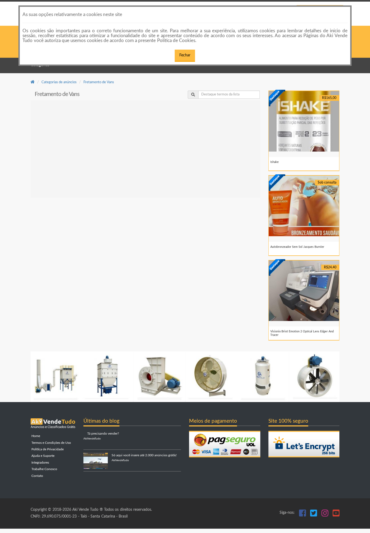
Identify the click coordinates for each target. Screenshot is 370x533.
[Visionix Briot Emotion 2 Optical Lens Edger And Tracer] (304, 291)
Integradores (40, 462)
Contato (37, 475)
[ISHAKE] (304, 121)
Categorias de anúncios (59, 82)
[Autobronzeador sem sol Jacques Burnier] (304, 206)
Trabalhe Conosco (44, 469)
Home (35, 436)
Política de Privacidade (47, 449)
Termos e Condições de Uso (51, 442)
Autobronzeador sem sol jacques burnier (297, 246)
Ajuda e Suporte (42, 455)
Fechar (184, 55)
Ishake (274, 161)
